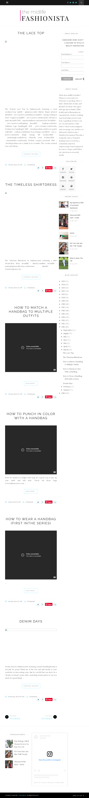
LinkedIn (63, 189)
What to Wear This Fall (76, 259)
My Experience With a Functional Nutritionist (77, 205)
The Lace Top (31, 33)
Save (50, 397)
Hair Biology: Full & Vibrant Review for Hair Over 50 (21, 744)
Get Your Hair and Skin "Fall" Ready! (76, 244)
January (66, 390)
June (65, 340)
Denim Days (30, 621)
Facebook (63, 172)
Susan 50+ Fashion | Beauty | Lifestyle (47, 782)
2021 (63, 294)
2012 (63, 324)
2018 (63, 304)
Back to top (77, 795)
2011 (63, 327)
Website (71, 189)
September (68, 330)
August (66, 333)
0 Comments (31, 165)
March (66, 350)
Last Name (65, 70)
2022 (63, 291)
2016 (63, 311)
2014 (63, 317)
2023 (63, 288)
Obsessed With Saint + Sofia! (75, 216)
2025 (63, 281)
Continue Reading (31, 154)
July (65, 337)
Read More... (31, 383)
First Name (65, 62)
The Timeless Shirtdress (31, 184)
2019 (63, 301)
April (65, 346)
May (65, 343)
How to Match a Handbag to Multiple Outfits (31, 312)
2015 (63, 314)
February (67, 387)
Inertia (72, 233)
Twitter (71, 172)
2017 (63, 307)
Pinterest (71, 180)
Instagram (63, 180)
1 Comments (31, 287)
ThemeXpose (22, 795)
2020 (63, 298)
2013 (63, 320)
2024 (63, 284)
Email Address (66, 54)
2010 (63, 393)
